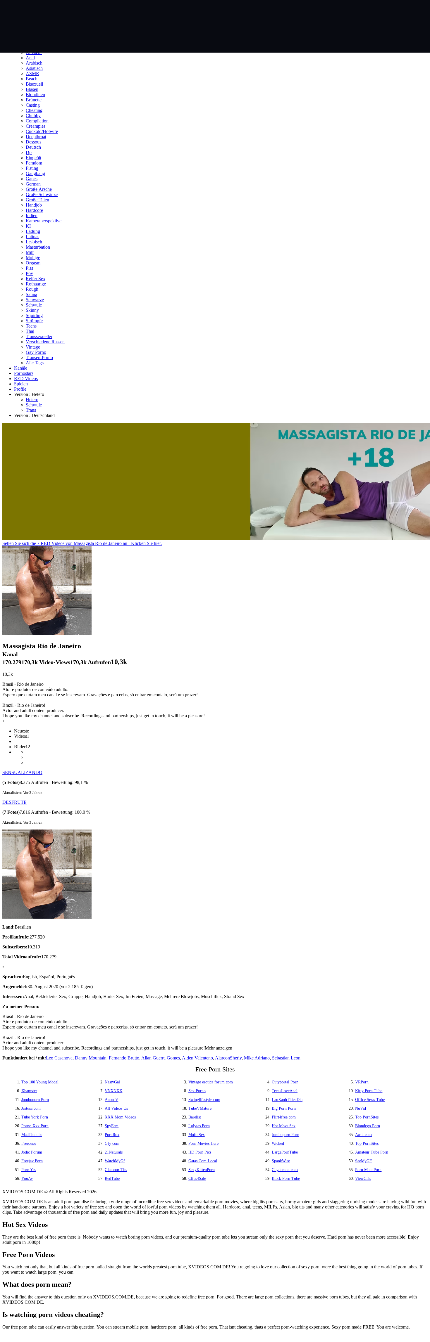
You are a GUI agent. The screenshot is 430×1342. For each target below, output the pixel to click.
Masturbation (38, 247)
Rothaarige (36, 283)
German (33, 183)
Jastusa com (31, 1108)
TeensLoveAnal (284, 1091)
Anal (30, 57)
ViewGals (363, 1178)
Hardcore (34, 210)
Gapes (31, 178)
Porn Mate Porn (368, 1170)
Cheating (34, 110)
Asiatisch (34, 68)
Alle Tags (35, 362)
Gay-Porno (36, 352)
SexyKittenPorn (201, 1170)
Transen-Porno (39, 357)
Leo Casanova (59, 1057)
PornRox (112, 1135)
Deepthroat (36, 136)
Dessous (33, 141)
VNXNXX (113, 1091)
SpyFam (111, 1126)
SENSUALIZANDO (22, 772)
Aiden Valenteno (197, 1057)
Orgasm (33, 262)
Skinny (32, 310)
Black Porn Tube (286, 1178)
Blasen (32, 89)
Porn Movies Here (203, 1143)
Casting (33, 105)
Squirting (34, 315)
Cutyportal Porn (285, 1082)
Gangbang (35, 173)
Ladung (33, 231)
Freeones (28, 1143)
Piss (29, 268)
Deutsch (33, 147)
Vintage (33, 346)
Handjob (34, 204)
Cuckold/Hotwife (42, 131)
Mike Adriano (257, 1057)
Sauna (31, 294)
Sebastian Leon (286, 1057)
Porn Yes (28, 1170)
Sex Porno (197, 1091)
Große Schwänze (42, 194)
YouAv (27, 1178)
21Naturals (114, 1152)
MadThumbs (31, 1135)
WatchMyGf (115, 1161)
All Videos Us (116, 1108)
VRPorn (362, 1082)
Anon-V (111, 1099)
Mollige (33, 257)
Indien (31, 215)
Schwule (34, 304)
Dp (29, 152)
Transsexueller (39, 336)
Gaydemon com (285, 1170)
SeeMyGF (363, 1161)
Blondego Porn (367, 1126)
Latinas (32, 236)
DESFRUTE (14, 802)
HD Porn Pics (199, 1152)
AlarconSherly (228, 1057)
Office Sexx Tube (370, 1099)
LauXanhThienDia (287, 1099)
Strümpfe (34, 320)
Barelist (194, 1117)
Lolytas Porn (199, 1126)
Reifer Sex (35, 278)
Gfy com (112, 1143)
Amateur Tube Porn (371, 1152)
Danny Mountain (90, 1057)
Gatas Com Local (202, 1161)
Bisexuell (34, 84)
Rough (32, 289)
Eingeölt (33, 157)
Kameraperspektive (43, 220)
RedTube (112, 1178)
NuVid (360, 1108)
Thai (30, 331)
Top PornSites (367, 1117)
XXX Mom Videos (120, 1117)
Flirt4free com (284, 1117)
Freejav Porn (32, 1161)
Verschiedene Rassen (45, 341)
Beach (31, 78)
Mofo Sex (196, 1135)
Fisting (32, 168)
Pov (29, 273)
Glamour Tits (116, 1170)
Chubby (33, 115)
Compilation (37, 120)
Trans (31, 410)
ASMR (32, 73)
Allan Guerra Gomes (160, 1057)
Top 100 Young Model (40, 1082)
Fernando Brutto (124, 1057)
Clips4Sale (197, 1178)
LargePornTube (285, 1152)
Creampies (35, 126)
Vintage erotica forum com (210, 1082)
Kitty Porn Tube (368, 1091)
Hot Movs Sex (283, 1126)
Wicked (278, 1143)
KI (28, 226)
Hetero (32, 399)
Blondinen (35, 94)
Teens (31, 325)
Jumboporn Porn (35, 1099)
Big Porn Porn (284, 1108)
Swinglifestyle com (204, 1099)
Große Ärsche (39, 189)
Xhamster (29, 1091)
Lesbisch (34, 241)
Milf (30, 252)
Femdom (34, 162)
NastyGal (112, 1082)
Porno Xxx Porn (35, 1126)
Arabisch (34, 62)
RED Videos (26, 378)
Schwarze (35, 299)
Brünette (34, 99)
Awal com (363, 1135)
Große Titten (37, 199)
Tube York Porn (34, 1117)
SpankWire (281, 1161)
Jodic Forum (31, 1152)
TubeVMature (199, 1108)
